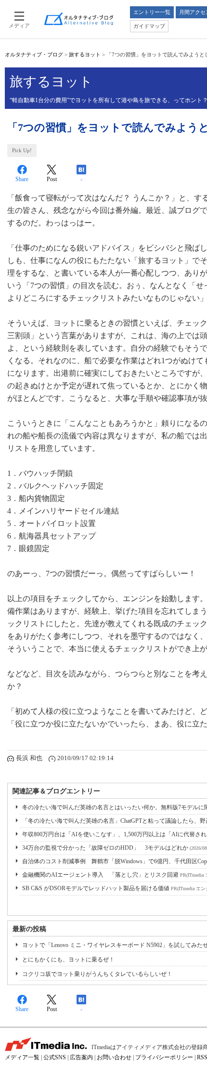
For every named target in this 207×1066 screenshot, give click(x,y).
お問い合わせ (114, 1057)
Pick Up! (22, 150)
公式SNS (54, 1057)
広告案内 (81, 1057)
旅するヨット (85, 54)
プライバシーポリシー (164, 1057)
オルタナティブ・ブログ (34, 54)
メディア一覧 (22, 1057)
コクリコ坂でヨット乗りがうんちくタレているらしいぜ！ (97, 974)
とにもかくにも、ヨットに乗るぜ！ (68, 959)
